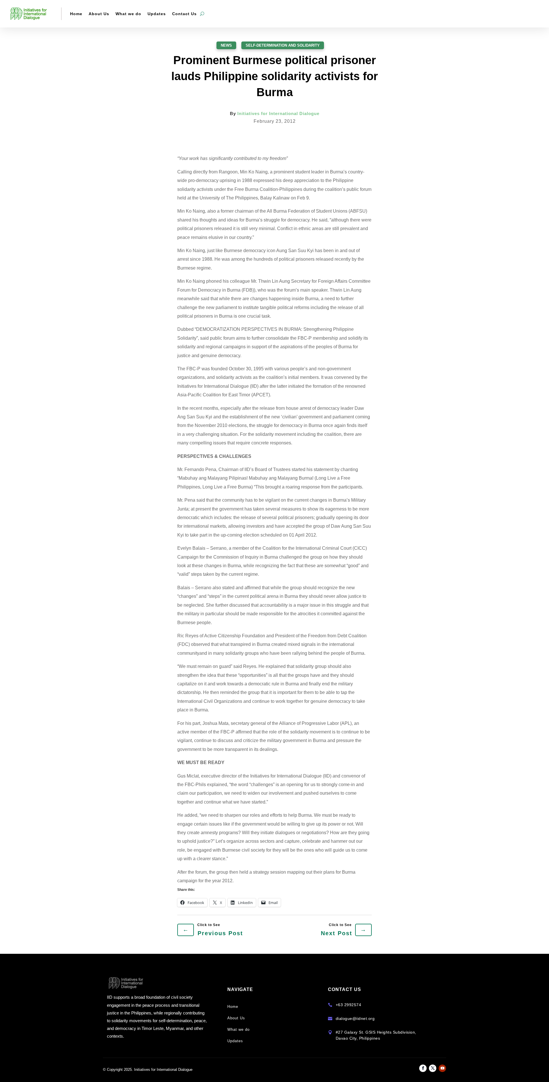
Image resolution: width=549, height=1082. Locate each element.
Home (76, 13)
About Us (99, 13)
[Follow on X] (432, 1068)
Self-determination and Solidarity (283, 45)
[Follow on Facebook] (423, 1068)
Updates (157, 13)
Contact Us (184, 13)
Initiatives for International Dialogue (278, 113)
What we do (128, 13)
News (226, 45)
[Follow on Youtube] (442, 1068)
